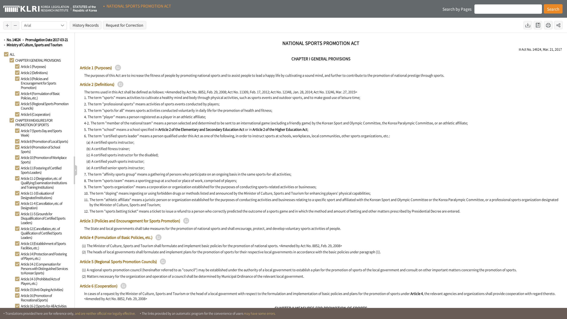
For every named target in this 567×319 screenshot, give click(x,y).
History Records (87, 25)
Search (553, 9)
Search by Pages (457, 9)
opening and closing (75, 170)
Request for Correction (126, 25)
